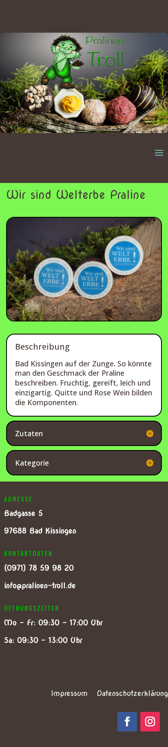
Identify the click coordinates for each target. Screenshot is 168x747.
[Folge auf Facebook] (127, 721)
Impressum (69, 694)
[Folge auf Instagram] (150, 721)
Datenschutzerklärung (132, 694)
